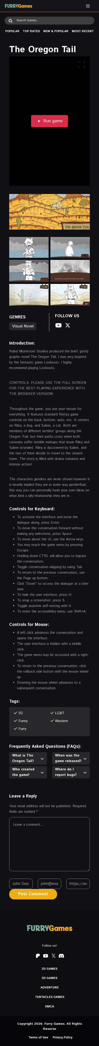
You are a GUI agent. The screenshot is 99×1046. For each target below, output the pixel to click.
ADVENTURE (50, 987)
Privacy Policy (62, 1037)
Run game (53, 121)
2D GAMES (49, 969)
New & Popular (55, 31)
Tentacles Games (49, 997)
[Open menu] (88, 5)
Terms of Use (38, 1037)
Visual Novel (23, 326)
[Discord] (61, 956)
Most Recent (83, 31)
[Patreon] (38, 956)
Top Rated (31, 31)
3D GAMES (49, 978)
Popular (12, 31)
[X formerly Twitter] (53, 956)
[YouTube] (46, 956)
